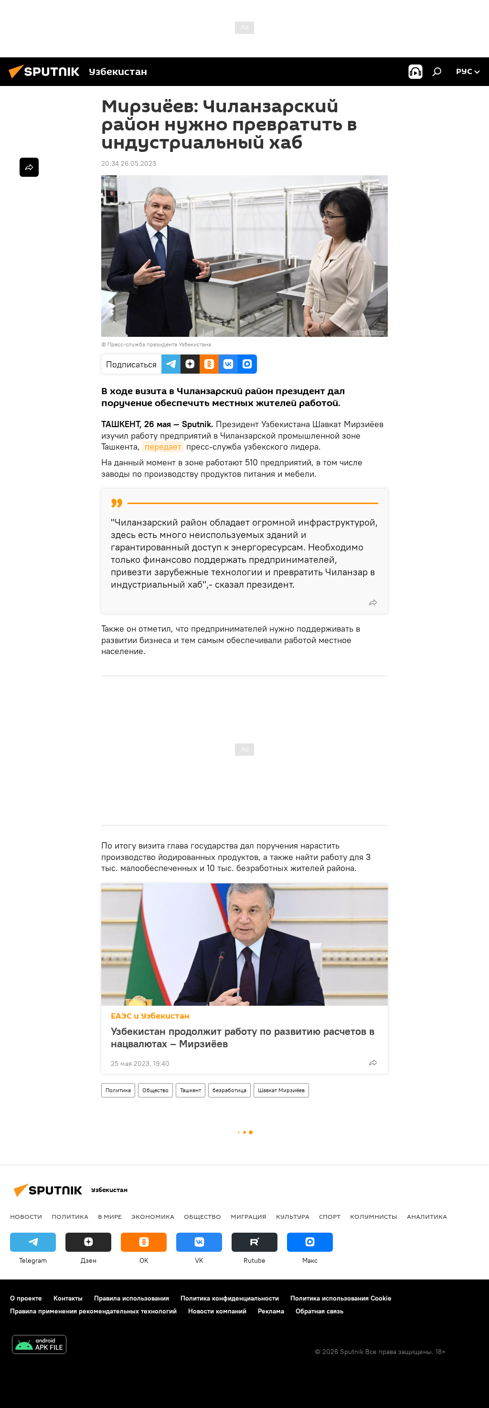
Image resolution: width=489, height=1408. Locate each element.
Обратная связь (319, 1311)
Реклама (271, 1311)
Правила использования (131, 1298)
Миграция (248, 1216)
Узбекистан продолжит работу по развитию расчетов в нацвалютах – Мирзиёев (242, 1037)
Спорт (329, 1216)
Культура (292, 1216)
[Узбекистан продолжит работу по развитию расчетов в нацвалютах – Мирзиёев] (244, 944)
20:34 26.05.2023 (128, 163)
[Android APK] (39, 1345)
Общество (155, 1090)
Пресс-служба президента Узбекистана (159, 344)
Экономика (152, 1216)
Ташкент (190, 1090)
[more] (373, 602)
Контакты (68, 1298)
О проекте (26, 1298)
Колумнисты (373, 1216)
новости (26, 1216)
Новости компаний (217, 1311)
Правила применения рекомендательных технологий (93, 1311)
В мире (110, 1216)
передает (163, 446)
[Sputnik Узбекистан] (47, 79)
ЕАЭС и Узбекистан (150, 1016)
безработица (229, 1090)
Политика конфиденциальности (230, 1298)
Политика (118, 1090)
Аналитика (427, 1216)
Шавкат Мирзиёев (281, 1090)
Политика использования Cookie (341, 1298)
